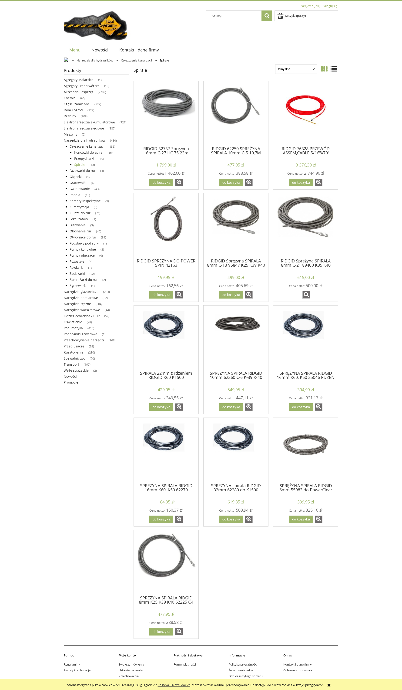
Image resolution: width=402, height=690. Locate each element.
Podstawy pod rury (84, 243)
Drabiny (70, 116)
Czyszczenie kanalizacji (87, 146)
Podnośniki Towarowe (80, 334)
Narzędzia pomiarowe (81, 298)
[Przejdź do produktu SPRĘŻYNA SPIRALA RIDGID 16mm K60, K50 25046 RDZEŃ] (305, 338)
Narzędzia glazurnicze (81, 291)
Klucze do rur (80, 213)
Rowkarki (77, 267)
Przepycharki (84, 158)
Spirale (79, 164)
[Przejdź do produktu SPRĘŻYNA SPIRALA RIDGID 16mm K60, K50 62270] (166, 450)
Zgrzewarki (78, 285)
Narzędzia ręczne (77, 304)
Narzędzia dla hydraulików (84, 140)
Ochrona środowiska (297, 670)
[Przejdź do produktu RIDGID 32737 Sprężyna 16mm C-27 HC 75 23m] (166, 113)
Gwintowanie (80, 189)
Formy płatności (185, 664)
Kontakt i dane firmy (297, 664)
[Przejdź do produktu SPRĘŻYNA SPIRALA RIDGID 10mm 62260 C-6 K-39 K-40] (236, 338)
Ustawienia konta (131, 670)
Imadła (75, 195)
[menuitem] (75, 50)
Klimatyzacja (79, 207)
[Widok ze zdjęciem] (324, 69)
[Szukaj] (266, 15)
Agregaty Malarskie (79, 80)
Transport (71, 364)
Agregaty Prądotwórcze (82, 86)
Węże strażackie (76, 370)
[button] (179, 182)
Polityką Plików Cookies (174, 685)
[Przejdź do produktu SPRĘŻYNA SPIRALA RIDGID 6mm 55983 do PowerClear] (305, 450)
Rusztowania (74, 352)
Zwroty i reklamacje (77, 670)
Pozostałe (77, 261)
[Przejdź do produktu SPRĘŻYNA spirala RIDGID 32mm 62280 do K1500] (236, 450)
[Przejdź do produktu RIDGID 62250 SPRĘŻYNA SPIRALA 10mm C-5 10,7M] (236, 113)
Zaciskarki (77, 273)
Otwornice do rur (83, 237)
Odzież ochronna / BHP (82, 316)
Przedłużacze (74, 346)
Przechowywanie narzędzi (84, 340)
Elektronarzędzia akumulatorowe (89, 122)
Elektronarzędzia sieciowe (84, 128)
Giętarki (76, 176)
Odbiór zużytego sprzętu (245, 676)
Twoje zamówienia (131, 664)
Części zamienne (77, 104)
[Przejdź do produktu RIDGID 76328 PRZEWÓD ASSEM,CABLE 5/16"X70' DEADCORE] (305, 113)
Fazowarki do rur (83, 170)
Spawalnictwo (74, 358)
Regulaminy (72, 664)
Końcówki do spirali (89, 152)
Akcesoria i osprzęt (78, 92)
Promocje (71, 382)
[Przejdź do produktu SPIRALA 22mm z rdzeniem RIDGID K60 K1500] (166, 338)
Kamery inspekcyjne (85, 201)
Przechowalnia (129, 676)
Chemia (70, 98)
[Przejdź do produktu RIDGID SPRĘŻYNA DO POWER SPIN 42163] (166, 225)
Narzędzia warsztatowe (82, 310)
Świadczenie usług (240, 670)
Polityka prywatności (242, 664)
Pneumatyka (73, 328)
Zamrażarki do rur (84, 279)
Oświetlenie (73, 322)
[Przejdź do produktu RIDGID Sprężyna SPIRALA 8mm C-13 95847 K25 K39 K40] (236, 225)
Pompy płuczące (82, 255)
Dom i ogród (73, 110)
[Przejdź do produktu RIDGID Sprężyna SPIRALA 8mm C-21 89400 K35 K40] (305, 225)
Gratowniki (78, 182)
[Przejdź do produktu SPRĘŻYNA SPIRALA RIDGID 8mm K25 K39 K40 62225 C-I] (166, 562)
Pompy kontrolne (83, 249)
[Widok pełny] (334, 69)
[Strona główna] (98, 24)
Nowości (70, 376)
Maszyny (70, 134)
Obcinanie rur (80, 231)
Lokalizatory (79, 219)
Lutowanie (78, 225)
